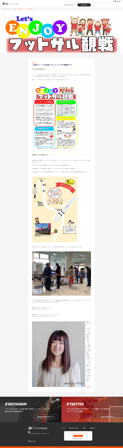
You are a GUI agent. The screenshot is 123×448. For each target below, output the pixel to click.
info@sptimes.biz (79, 438)
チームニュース (9, 8)
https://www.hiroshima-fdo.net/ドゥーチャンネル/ (44, 316)
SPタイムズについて (69, 4)
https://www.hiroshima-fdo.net (39, 309)
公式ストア (92, 428)
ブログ (4, 8)
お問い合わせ (84, 5)
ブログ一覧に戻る (89, 386)
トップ (63, 428)
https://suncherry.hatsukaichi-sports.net (44, 302)
